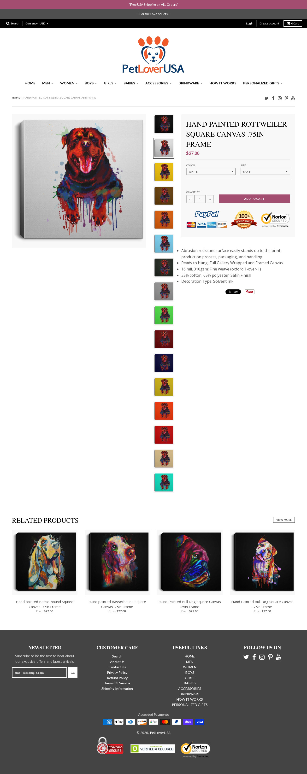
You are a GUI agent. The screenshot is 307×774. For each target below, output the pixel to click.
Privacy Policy (117, 672)
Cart (295, 23)
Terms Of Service (117, 683)
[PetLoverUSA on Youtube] (293, 97)
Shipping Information (117, 688)
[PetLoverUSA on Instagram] (280, 97)
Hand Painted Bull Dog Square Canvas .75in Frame (190, 604)
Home (16, 97)
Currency (31, 23)
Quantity (193, 192)
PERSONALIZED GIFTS (261, 83)
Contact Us (117, 667)
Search (117, 656)
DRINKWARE (188, 83)
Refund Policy (117, 678)
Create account (269, 23)
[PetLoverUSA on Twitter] (267, 97)
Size (243, 165)
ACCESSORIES (156, 83)
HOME (30, 83)
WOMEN (67, 83)
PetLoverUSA (160, 732)
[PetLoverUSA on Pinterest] (286, 97)
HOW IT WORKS (222, 83)
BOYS (89, 83)
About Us (117, 662)
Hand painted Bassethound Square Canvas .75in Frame (44, 604)
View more (284, 519)
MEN (46, 83)
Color (190, 165)
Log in (250, 23)
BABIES (129, 83)
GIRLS (108, 83)
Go (73, 672)
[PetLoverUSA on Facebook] (273, 97)
